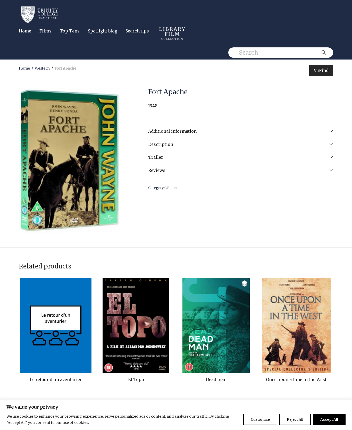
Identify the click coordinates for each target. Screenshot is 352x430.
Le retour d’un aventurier (56, 379)
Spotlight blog (102, 30)
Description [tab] (160, 144)
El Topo (136, 379)
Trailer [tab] (155, 157)
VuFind (321, 70)
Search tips (137, 30)
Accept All (329, 419)
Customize (260, 419)
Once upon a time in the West (296, 379)
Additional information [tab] (172, 131)
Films (45, 30)
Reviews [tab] (156, 170)
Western (42, 68)
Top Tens (70, 30)
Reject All (295, 419)
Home (25, 30)
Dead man (216, 379)
